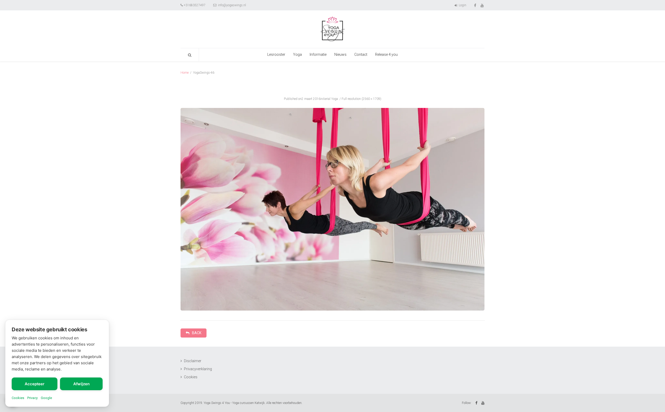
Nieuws (340, 54)
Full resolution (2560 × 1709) (361, 99)
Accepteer (34, 383)
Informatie (318, 54)
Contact (360, 54)
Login (462, 5)
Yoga (297, 54)
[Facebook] (475, 5)
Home (185, 72)
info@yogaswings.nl (231, 5)
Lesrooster (276, 54)
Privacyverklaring (198, 369)
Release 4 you (386, 54)
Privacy (32, 398)
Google (46, 398)
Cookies (190, 377)
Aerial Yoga (330, 99)
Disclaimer (192, 361)
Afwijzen (81, 383)
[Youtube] (482, 5)
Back (196, 333)
